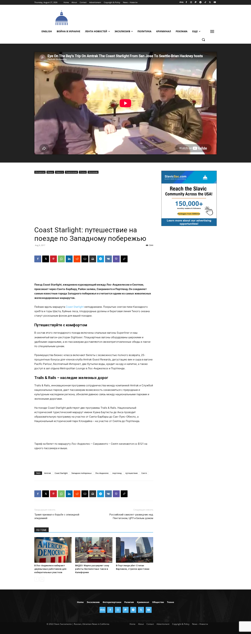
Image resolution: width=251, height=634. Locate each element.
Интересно (40, 172)
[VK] (108, 259)
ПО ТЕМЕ (41, 530)
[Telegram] (201, 2)
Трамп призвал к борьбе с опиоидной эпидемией (56, 516)
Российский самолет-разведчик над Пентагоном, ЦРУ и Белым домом (131, 516)
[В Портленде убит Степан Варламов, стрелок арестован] (134, 550)
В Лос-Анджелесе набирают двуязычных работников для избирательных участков (50, 569)
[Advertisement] (151, 17)
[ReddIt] (77, 259)
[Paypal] (196, 2)
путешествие (131, 473)
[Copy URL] (124, 259)
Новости (59, 172)
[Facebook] (186, 2)
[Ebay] (182, 2)
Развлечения (71, 172)
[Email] (84, 259)
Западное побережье (81, 473)
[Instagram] (191, 2)
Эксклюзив (93, 172)
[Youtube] (215, 2)
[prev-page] (36, 579)
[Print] (92, 259)
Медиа (50, 172)
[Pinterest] (53, 259)
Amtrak (47, 473)
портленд (117, 473)
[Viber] (116, 259)
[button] (203, 39)
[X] (210, 2)
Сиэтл (144, 473)
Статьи (83, 172)
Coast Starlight (75, 306)
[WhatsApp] (61, 259)
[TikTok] (205, 2)
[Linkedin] (69, 259)
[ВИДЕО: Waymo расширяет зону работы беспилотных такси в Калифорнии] (93, 550)
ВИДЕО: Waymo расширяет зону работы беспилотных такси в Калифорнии (92, 569)
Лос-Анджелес (102, 473)
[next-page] (42, 579)
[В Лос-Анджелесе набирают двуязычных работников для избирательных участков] (53, 550)
